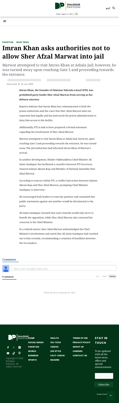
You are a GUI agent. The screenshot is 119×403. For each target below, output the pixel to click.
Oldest (104, 276)
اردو (108, 7)
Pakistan (7, 42)
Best (97, 276)
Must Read (22, 42)
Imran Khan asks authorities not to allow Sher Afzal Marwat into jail (56, 52)
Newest (112, 276)
